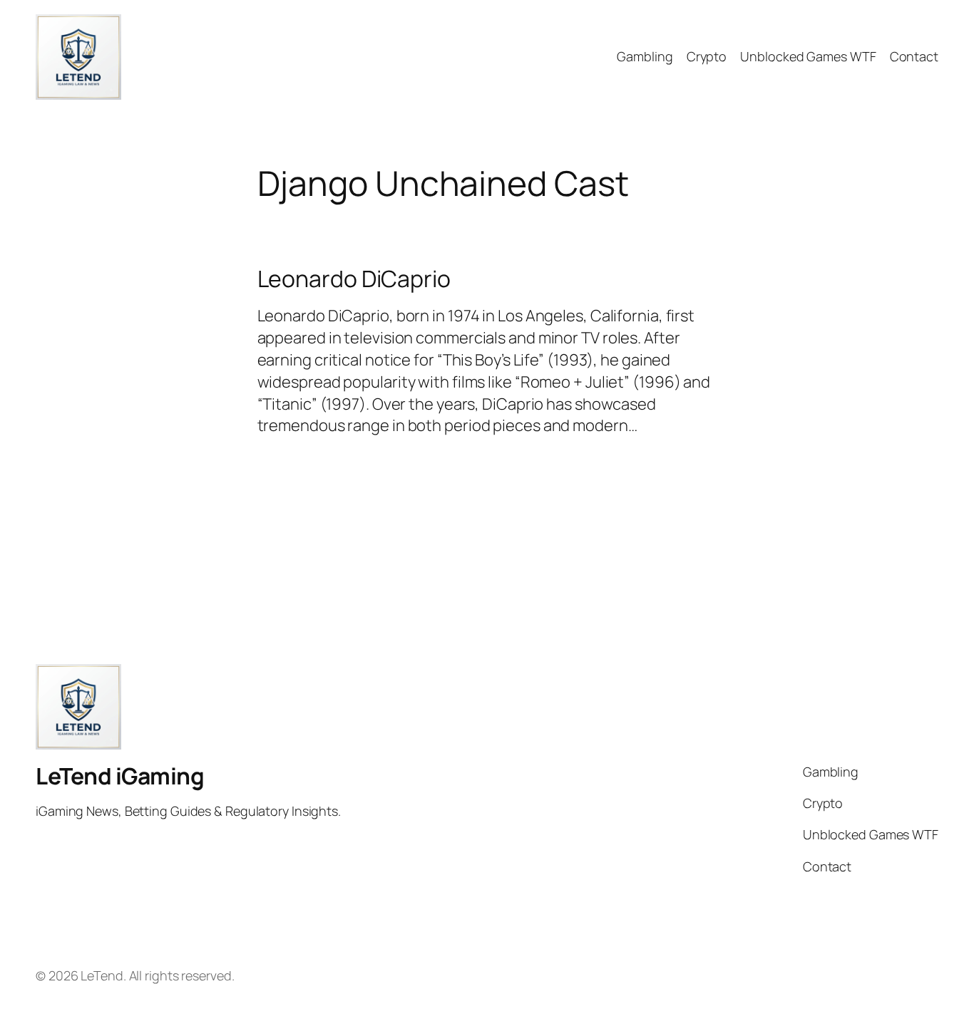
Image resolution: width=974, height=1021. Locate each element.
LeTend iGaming (120, 776)
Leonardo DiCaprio (354, 278)
